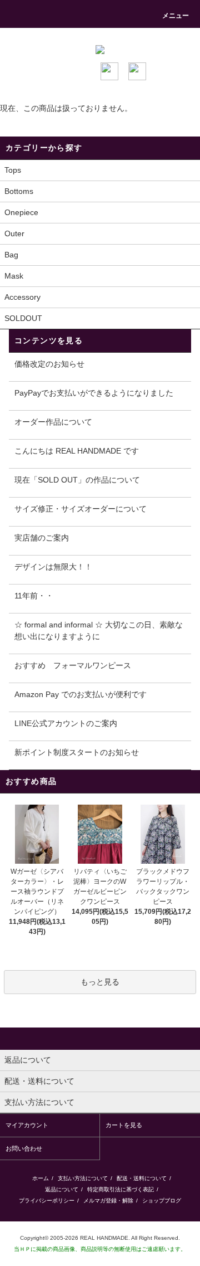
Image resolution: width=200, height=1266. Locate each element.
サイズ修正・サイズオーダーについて (80, 508)
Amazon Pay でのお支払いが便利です (80, 694)
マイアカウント (27, 1125)
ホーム (40, 1178)
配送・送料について (142, 1178)
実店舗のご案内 (41, 537)
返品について (61, 1189)
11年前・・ (33, 595)
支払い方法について (83, 1178)
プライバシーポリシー (46, 1200)
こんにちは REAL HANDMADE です (76, 450)
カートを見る (124, 1125)
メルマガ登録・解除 (108, 1200)
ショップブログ (161, 1200)
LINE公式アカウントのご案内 (65, 723)
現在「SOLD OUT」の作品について (77, 479)
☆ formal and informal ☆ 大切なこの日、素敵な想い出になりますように (98, 630)
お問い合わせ (24, 1148)
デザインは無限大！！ (53, 566)
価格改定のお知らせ (49, 363)
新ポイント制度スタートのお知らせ (76, 752)
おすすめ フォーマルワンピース (72, 665)
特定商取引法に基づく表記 (120, 1189)
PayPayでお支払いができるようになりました (93, 392)
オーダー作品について (53, 421)
